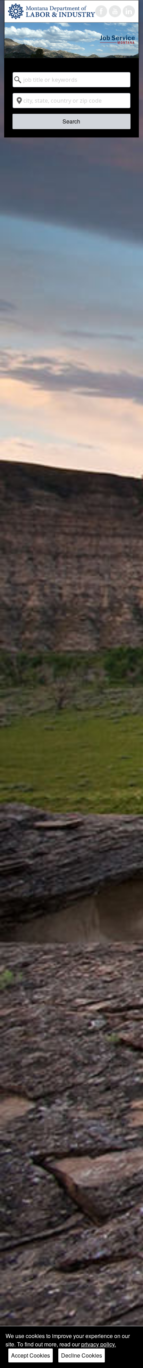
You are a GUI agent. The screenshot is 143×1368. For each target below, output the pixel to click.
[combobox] (71, 79)
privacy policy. (98, 1344)
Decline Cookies (81, 1355)
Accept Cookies (30, 1355)
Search (71, 121)
